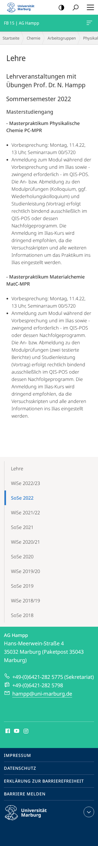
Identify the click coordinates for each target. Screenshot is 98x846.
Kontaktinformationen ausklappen (89, 812)
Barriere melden (24, 794)
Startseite (11, 38)
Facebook (7, 731)
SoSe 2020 (22, 556)
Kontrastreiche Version (61, 7)
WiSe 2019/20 (25, 571)
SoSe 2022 (22, 498)
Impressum (17, 755)
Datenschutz (20, 768)
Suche (75, 7)
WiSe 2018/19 (25, 600)
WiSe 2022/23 (25, 483)
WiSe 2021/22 (25, 512)
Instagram (26, 731)
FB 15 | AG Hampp (90, 23)
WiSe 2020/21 (25, 542)
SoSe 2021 (22, 527)
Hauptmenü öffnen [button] (90, 7)
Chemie (33, 38)
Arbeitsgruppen (62, 38)
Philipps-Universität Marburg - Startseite (22, 7)
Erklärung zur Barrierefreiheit (44, 781)
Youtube (16, 731)
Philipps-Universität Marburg (35, 821)
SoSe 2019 (22, 586)
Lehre (17, 468)
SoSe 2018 (22, 615)
